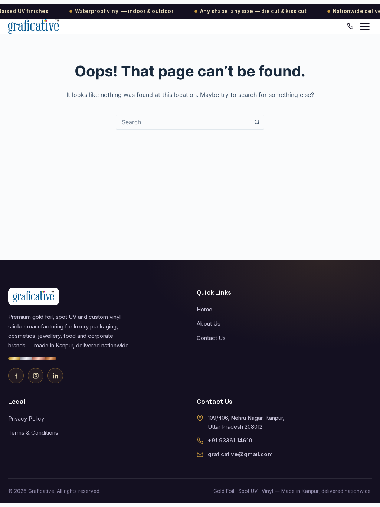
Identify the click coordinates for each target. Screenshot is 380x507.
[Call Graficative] (350, 26)
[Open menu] (365, 26)
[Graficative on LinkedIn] (55, 375)
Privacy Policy (26, 418)
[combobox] (183, 122)
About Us (208, 323)
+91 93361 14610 (230, 440)
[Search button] (257, 122)
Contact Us (211, 337)
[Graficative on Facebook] (16, 375)
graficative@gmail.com (240, 454)
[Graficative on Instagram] (35, 375)
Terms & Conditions (33, 432)
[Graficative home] (33, 26)
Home (204, 309)
